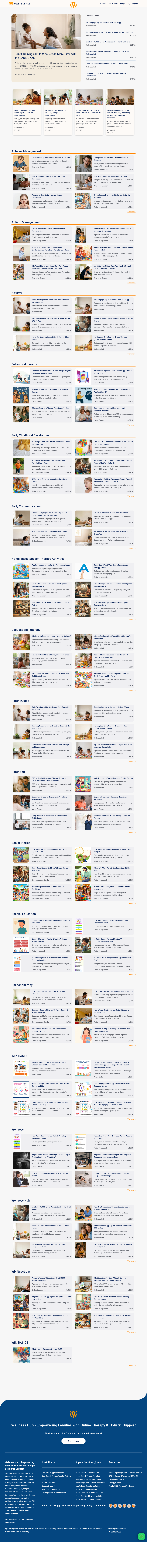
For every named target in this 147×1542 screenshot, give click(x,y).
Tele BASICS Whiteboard (51, 1489)
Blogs (122, 4)
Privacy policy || (85, 1505)
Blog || (57, 1505)
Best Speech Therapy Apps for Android (56, 1476)
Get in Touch (73, 1441)
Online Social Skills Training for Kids (89, 1493)
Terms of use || (69, 1505)
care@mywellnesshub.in (117, 1528)
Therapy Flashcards (116, 1479)
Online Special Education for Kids (88, 1499)
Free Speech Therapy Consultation (88, 1479)
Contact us (100, 1505)
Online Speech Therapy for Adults (87, 1476)
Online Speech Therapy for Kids (87, 1473)
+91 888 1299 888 (114, 1532)
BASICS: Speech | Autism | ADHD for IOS (123, 1476)
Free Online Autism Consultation (87, 1486)
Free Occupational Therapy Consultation (90, 1483)
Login (132, 4)
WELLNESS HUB (22, 3)
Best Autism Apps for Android (53, 1473)
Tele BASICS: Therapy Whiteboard (121, 1486)
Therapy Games (115, 1483)
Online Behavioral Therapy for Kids (88, 1496)
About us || (47, 1505)
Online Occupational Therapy (86, 1489)
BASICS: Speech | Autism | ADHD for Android (125, 1473)
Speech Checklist (48, 1486)
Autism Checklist (48, 1483)
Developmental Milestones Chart (54, 1493)
